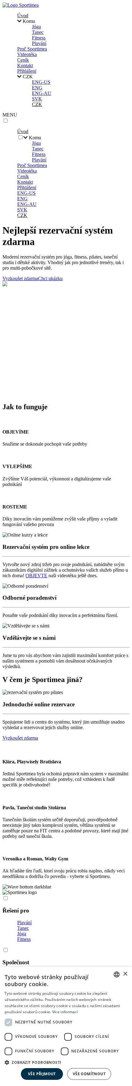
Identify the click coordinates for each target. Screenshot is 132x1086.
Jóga (36, 26)
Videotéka (27, 54)
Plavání (39, 43)
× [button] (125, 974)
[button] (66, 1062)
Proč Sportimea (32, 48)
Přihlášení (26, 71)
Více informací (65, 1012)
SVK (37, 98)
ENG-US (41, 82)
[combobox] (117, 974)
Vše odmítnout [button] (89, 1073)
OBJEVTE (36, 575)
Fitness (38, 37)
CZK (37, 104)
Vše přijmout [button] (42, 1073)
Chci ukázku (50, 278)
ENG (37, 87)
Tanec (38, 32)
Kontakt (25, 65)
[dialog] (66, 1026)
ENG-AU (41, 93)
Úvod (22, 15)
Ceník (23, 60)
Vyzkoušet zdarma (20, 278)
